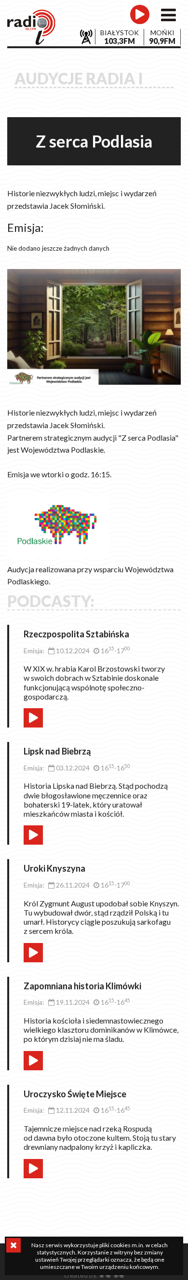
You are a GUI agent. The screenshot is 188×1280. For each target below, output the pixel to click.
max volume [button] (88, 713)
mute (123, 31)
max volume (158, 31)
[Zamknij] (13, 1245)
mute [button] (52, 713)
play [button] (33, 718)
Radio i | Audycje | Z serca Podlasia (31, 27)
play (139, 14)
